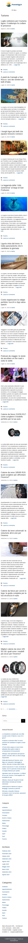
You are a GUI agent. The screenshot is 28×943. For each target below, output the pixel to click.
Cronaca (4, 815)
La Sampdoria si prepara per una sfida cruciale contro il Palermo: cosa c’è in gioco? (13, 736)
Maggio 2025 (6, 866)
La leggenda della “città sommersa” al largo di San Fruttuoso (12, 187)
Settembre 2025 (6, 859)
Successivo (13, 709)
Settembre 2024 (6, 872)
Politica (4, 828)
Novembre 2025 (6, 853)
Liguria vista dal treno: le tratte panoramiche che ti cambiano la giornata (11, 246)
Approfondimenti (7, 810)
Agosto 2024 (5, 874)
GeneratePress (14, 940)
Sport (3, 833)
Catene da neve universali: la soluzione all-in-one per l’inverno (13, 533)
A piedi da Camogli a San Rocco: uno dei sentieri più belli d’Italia (12, 79)
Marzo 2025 (5, 869)
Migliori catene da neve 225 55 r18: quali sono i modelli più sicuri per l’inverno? (13, 651)
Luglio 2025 (5, 864)
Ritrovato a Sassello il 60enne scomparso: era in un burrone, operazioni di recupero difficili (14, 793)
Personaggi (5, 826)
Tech (3, 836)
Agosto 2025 (5, 861)
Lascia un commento (9, 72)
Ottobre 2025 (6, 856)
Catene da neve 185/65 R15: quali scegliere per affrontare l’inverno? (13, 474)
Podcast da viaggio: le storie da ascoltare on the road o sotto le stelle (13, 358)
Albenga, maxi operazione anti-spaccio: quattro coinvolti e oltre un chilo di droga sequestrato (13, 755)
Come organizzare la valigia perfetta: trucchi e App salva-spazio (13, 302)
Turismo (5, 69)
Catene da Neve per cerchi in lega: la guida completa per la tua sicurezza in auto (13, 593)
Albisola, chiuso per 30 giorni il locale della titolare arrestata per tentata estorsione (12, 782)
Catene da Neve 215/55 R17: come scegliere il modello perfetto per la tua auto (13, 416)
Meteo (4, 823)
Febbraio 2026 (6, 851)
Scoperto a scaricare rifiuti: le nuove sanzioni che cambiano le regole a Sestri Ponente (13, 742)
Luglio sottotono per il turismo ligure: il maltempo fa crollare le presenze (13, 23)
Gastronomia (6, 820)
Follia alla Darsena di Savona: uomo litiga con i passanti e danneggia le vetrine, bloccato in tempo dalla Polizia (13, 762)
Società (4, 831)
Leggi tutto (17, 65)
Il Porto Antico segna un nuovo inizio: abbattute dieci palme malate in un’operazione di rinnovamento (12, 749)
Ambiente (5, 807)
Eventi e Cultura (6, 818)
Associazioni (5, 812)
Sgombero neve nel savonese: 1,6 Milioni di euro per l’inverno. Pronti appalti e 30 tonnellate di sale (14, 775)
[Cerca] (23, 721)
